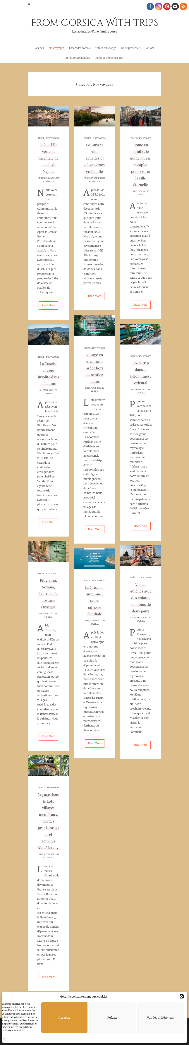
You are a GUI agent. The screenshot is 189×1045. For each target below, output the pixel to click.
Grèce (87, 348)
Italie (41, 138)
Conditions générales (77, 57)
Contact (149, 48)
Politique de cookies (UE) (109, 57)
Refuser (112, 1017)
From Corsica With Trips (94, 25)
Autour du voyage (105, 48)
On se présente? (130, 48)
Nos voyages (56, 48)
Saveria (50, 181)
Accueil (39, 48)
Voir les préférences (160, 1017)
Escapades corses (79, 48)
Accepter (65, 1017)
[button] (181, 996)
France (87, 138)
